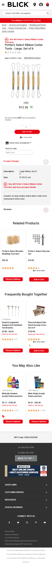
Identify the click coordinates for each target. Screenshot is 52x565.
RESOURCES (10, 500)
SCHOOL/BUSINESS (14, 507)
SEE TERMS (37, 20)
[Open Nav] (3, 5)
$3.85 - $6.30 (7, 331)
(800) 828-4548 (27, 447)
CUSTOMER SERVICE (14, 492)
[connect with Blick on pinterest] (35, 524)
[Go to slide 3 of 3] (28, 103)
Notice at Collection (12, 534)
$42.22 (5, 260)
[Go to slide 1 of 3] (24, 103)
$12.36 (23, 107)
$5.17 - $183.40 (9, 402)
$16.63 (31, 260)
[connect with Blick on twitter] (18, 524)
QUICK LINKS (11, 485)
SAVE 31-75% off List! (35, 405)
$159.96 (31, 331)
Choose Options (13, 279)
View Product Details (32, 58)
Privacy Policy (9, 531)
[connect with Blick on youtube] (44, 524)
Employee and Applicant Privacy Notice (18, 544)
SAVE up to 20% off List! (36, 334)
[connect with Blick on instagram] (27, 524)
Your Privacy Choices (12, 538)
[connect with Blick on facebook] (9, 524)
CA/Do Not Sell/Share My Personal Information (21, 541)
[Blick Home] (19, 4)
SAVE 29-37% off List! (9, 334)
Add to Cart (39, 279)
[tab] (26, 161)
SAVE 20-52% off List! (9, 405)
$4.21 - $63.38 (34, 402)
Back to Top (25, 458)
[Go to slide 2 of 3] (26, 103)
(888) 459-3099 (27, 453)
